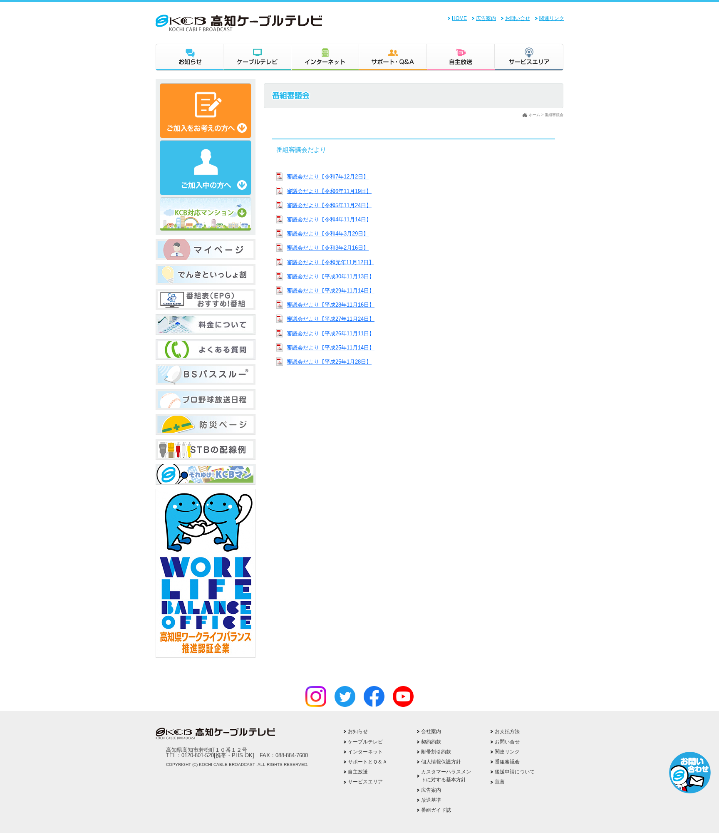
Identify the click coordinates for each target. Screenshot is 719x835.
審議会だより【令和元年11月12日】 (330, 262)
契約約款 (431, 741)
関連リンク (551, 18)
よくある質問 (205, 349)
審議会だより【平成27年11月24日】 (330, 319)
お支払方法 (507, 731)
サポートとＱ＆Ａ (367, 761)
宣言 (500, 781)
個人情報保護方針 (441, 761)
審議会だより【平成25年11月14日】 (330, 347)
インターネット (325, 57)
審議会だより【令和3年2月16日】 (328, 248)
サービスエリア (529, 57)
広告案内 (486, 18)
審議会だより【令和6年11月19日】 (329, 191)
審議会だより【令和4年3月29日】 (328, 233)
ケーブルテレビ (257, 57)
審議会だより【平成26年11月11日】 (330, 333)
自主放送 (461, 57)
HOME (459, 18)
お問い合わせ (690, 772)
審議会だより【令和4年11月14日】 (329, 219)
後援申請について (515, 771)
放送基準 (431, 800)
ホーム (534, 115)
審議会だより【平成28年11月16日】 (330, 305)
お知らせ (189, 57)
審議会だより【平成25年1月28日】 (329, 362)
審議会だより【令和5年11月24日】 (329, 205)
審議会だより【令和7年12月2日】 (328, 176)
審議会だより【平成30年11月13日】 (330, 276)
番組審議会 (507, 761)
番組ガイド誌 (436, 810)
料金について (205, 324)
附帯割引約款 (436, 751)
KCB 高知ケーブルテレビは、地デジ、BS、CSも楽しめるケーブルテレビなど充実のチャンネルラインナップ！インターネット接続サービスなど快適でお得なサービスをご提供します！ (289, 23)
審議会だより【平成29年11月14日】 (330, 290)
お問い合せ (517, 18)
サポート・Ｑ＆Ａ (393, 57)
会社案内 (431, 731)
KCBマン (205, 474)
